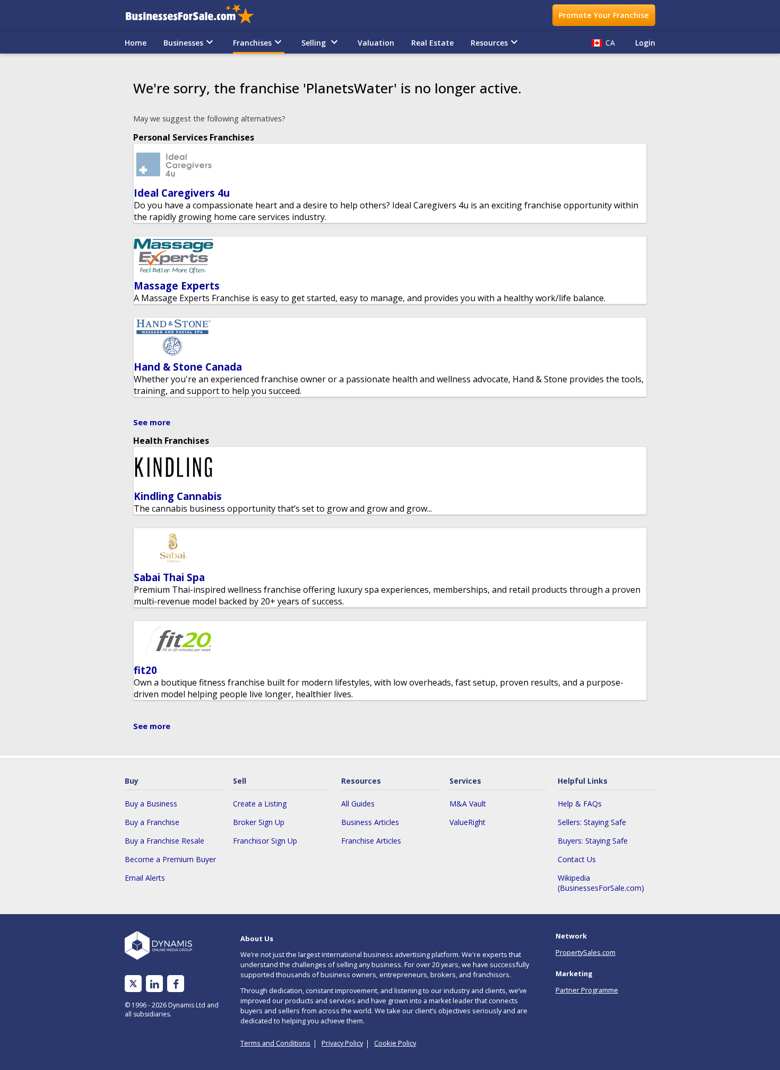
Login (645, 43)
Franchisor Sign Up (265, 841)
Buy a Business (151, 804)
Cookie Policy (395, 1043)
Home (135, 43)
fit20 (145, 670)
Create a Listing (260, 804)
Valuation (376, 43)
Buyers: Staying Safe (593, 841)
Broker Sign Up (258, 822)
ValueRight (467, 822)
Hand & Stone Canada (188, 366)
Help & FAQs (580, 804)
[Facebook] (176, 984)
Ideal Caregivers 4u (182, 192)
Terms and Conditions (275, 1043)
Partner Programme (587, 990)
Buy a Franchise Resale (164, 841)
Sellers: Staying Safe (592, 822)
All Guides (358, 804)
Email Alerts (145, 878)
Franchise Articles (371, 841)
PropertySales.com (586, 952)
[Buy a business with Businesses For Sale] (197, 15)
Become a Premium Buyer (170, 859)
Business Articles (370, 822)
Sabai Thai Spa (169, 577)
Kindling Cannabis (178, 496)
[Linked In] (154, 984)
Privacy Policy (342, 1043)
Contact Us (577, 859)
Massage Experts (177, 285)
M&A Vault (467, 804)
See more (151, 422)
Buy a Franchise (152, 822)
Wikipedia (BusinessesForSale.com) (601, 883)
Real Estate (432, 43)
